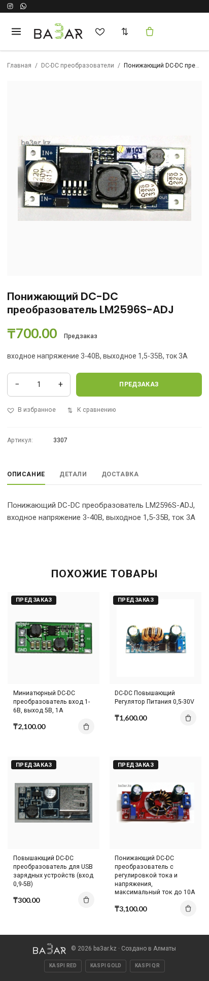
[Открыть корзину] (150, 31)
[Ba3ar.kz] (49, 948)
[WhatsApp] (23, 6)
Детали (73, 474)
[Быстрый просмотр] (84, 640)
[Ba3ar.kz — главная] (58, 31)
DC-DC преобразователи (77, 65)
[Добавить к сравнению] (84, 604)
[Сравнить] (125, 31)
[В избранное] (84, 622)
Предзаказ (138, 384)
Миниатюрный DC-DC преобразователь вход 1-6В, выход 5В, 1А (51, 702)
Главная (19, 65)
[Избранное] (100, 31)
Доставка (120, 474)
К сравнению (96, 409)
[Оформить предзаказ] (86, 726)
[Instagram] (10, 6)
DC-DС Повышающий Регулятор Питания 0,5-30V (154, 697)
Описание (26, 474)
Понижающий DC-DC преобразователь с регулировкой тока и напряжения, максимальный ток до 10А (155, 875)
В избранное (37, 409)
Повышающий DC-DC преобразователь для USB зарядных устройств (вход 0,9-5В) (53, 871)
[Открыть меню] (16, 31)
